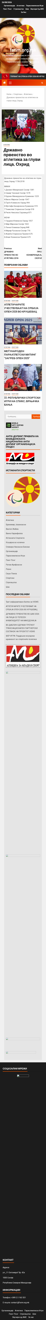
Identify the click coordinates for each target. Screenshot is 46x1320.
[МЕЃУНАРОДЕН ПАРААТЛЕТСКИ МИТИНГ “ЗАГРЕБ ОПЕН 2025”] (23, 330)
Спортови (15, 300)
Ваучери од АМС (37, 9)
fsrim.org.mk (23, 50)
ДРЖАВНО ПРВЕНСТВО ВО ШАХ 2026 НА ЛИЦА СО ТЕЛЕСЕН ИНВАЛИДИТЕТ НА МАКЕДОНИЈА (22, 617)
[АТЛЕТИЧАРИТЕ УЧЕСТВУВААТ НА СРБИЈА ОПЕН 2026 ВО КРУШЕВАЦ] (23, 284)
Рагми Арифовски (14, 565)
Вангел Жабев (12, 529)
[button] (10, 83)
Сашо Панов (11, 573)
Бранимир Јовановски (16, 524)
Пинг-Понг (7, 9)
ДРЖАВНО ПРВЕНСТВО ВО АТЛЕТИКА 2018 (11, 253)
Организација (9, 6)
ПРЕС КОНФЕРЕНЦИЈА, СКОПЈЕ (34, 253)
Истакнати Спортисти (15, 538)
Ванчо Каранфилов (14, 533)
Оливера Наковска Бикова (18, 547)
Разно (8, 569)
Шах (27, 9)
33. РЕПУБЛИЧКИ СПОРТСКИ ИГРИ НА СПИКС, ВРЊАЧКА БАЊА (22, 401)
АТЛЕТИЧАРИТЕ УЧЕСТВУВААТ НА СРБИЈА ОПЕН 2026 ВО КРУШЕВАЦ (21, 308)
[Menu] (10, 83)
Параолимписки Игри (34, 6)
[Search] (42, 82)
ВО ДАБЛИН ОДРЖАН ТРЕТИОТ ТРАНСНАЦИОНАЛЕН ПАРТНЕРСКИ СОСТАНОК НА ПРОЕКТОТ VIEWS (22, 628)
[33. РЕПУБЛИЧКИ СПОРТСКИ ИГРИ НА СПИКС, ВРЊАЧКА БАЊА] (23, 377)
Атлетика (20, 6)
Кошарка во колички (15, 542)
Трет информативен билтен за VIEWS (22, 602)
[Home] (4, 83)
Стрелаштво (18, 9)
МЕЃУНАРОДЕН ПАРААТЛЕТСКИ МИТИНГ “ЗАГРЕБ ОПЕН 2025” (20, 354)
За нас (23, 12)
